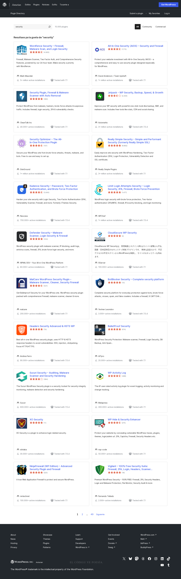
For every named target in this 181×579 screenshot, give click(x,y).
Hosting (14, 543)
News (13, 539)
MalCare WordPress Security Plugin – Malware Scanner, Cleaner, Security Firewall (54, 281)
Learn (78, 535)
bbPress (145, 543)
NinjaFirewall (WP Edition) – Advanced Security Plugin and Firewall (51, 468)
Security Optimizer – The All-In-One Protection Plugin (46, 141)
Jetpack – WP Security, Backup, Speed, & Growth (135, 92)
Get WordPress (168, 4)
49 (92, 514)
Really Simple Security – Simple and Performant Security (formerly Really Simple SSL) (134, 141)
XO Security (36, 419)
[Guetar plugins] (49, 26)
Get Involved (114, 535)
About (13, 535)
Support (79, 539)
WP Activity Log (117, 372)
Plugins (46, 543)
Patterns (46, 547)
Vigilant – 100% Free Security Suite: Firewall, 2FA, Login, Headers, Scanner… (130, 468)
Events (111, 539)
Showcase (47, 535)
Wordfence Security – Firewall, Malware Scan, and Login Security (48, 47)
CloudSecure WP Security (122, 232)
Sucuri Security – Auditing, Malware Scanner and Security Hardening (49, 374)
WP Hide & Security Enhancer (124, 419)
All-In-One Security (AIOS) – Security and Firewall (135, 46)
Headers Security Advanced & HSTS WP (52, 326)
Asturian (39, 562)
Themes (46, 539)
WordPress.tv (83, 547)
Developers (81, 543)
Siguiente (100, 514)
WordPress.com (149, 535)
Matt (144, 539)
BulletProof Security (119, 326)
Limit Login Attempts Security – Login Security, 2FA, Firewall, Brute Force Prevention (134, 187)
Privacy (14, 547)
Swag (111, 547)
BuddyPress (147, 547)
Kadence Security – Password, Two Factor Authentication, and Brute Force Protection (54, 187)
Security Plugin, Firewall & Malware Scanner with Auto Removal (49, 94)
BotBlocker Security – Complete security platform (136, 279)
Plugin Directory (18, 13)
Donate (112, 543)
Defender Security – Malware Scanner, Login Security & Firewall (49, 234)
